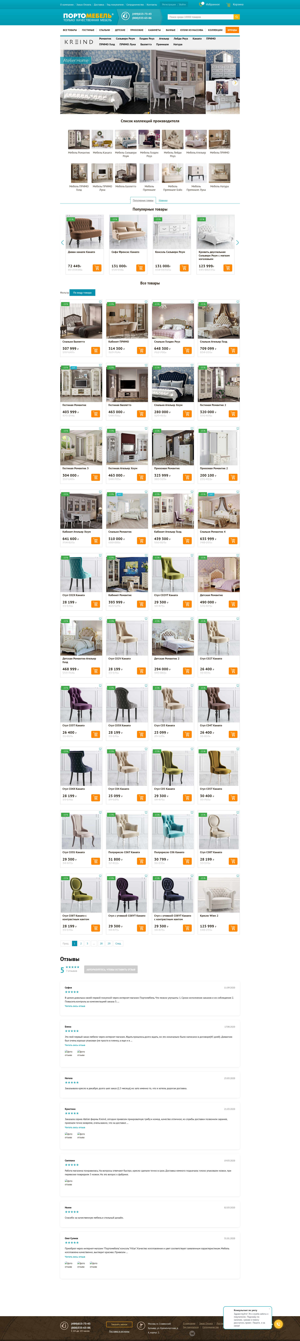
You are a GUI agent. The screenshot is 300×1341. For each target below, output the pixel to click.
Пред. (66, 943)
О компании (67, 4)
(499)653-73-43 (142, 14)
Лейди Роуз (181, 38)
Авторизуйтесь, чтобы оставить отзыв (111, 969)
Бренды (232, 30)
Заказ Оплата (83, 4)
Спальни (104, 30)
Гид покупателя (115, 4)
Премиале (162, 44)
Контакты (152, 4)
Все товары (70, 30)
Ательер (164, 38)
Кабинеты (154, 30)
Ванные (170, 30)
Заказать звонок (119, 1324)
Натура (177, 44)
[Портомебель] (88, 17)
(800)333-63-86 (142, 18)
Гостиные (88, 30)
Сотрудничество (135, 4)
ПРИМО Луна (128, 44)
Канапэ (197, 38)
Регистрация (169, 4)
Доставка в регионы (119, 1331)
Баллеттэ (146, 44)
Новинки (163, 200)
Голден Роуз (147, 38)
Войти (182, 4)
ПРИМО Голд (107, 44)
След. (118, 943)
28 (101, 943)
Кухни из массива (191, 30)
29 (109, 943)
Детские (120, 30)
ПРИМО (211, 38)
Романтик (105, 38)
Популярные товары (143, 200)
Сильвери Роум (125, 38)
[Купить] (97, 267)
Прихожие (136, 30)
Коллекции (215, 30)
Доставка (99, 4)
